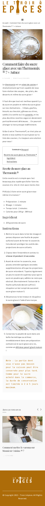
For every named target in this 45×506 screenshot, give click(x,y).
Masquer (25, 150)
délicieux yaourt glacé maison (29, 347)
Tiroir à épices (26, 495)
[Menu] (22, 19)
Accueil (5, 23)
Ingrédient (11, 158)
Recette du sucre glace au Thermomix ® (20, 155)
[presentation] (37, 409)
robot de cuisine (29, 84)
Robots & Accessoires (21, 78)
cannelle (29, 114)
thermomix (10, 84)
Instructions (12, 161)
